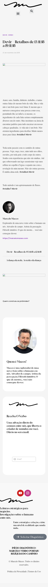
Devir (5, 35)
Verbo (10, 35)
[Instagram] (27, 493)
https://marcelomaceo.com (15, 238)
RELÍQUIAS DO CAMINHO (24, 553)
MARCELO (14, 551)
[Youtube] (20, 493)
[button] (18, 13)
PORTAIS (33, 551)
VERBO (25, 551)
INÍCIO (15, 548)
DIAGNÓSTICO (27, 548)
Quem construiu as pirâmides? (16, 301)
